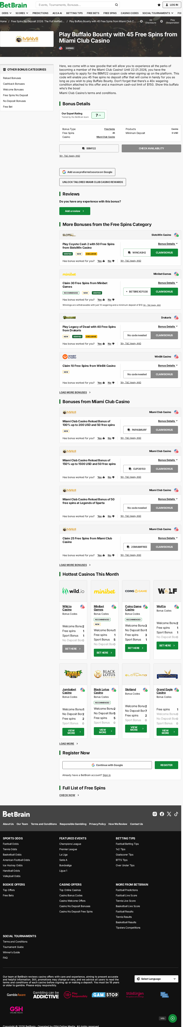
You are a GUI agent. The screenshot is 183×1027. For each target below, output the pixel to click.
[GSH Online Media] (16, 1010)
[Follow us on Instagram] (155, 814)
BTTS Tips (121, 859)
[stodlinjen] (135, 995)
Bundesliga (65, 865)
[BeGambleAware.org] (16, 995)
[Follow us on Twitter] (169, 814)
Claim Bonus (164, 252)
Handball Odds (11, 870)
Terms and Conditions (15, 941)
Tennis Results (124, 916)
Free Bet (8, 106)
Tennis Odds (10, 849)
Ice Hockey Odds (13, 865)
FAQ (5, 957)
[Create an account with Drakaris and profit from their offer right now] (131, 343)
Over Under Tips (125, 865)
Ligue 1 (63, 870)
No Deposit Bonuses (14, 100)
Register (166, 765)
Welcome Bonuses (13, 89)
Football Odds (10, 843)
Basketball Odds (12, 854)
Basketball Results (126, 922)
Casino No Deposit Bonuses (74, 906)
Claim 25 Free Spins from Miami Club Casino (87, 540)
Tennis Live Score (125, 900)
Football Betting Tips (127, 843)
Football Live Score (126, 895)
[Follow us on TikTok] (176, 814)
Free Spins (109, 129)
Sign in (107, 775)
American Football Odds (16, 859)
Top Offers (9, 889)
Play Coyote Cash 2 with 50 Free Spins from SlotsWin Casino (89, 245)
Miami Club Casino (106, 137)
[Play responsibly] (75, 995)
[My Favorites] (159, 5)
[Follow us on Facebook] (162, 814)
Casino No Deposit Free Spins (76, 911)
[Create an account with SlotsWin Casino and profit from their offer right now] (131, 261)
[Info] (172, 1018)
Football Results (124, 911)
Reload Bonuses (12, 77)
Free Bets (8, 895)
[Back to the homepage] (13, 5)
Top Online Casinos (70, 889)
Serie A (63, 859)
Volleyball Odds (11, 876)
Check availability (151, 148)
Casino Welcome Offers (72, 900)
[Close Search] (116, 5)
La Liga (63, 854)
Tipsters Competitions (128, 927)
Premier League (68, 849)
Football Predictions (127, 889)
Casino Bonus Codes (70, 895)
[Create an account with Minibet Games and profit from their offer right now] (152, 305)
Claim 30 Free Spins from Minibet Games (85, 284)
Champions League (70, 843)
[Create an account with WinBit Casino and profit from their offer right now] (131, 382)
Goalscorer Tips (124, 854)
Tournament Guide (13, 946)
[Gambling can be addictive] (46, 995)
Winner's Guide (11, 952)
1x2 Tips (120, 849)
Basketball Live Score (128, 906)
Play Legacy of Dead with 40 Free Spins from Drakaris (89, 328)
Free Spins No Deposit (15, 95)
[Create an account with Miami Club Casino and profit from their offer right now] (131, 438)
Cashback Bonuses (14, 83)
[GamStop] (105, 995)
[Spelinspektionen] (164, 995)
